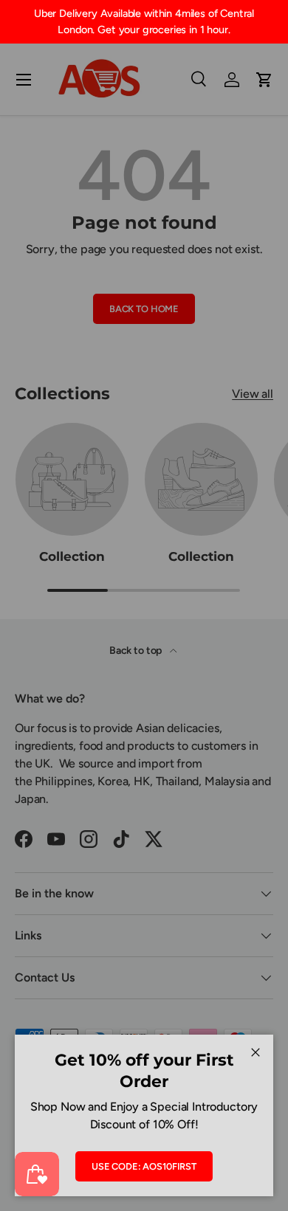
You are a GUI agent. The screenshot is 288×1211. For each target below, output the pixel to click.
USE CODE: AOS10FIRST (144, 1166)
